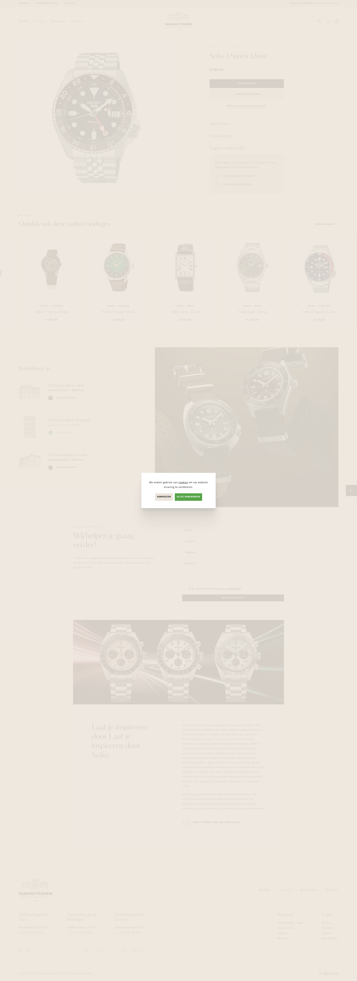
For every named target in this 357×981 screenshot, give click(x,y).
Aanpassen (164, 497)
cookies (183, 482)
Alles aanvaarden (188, 497)
